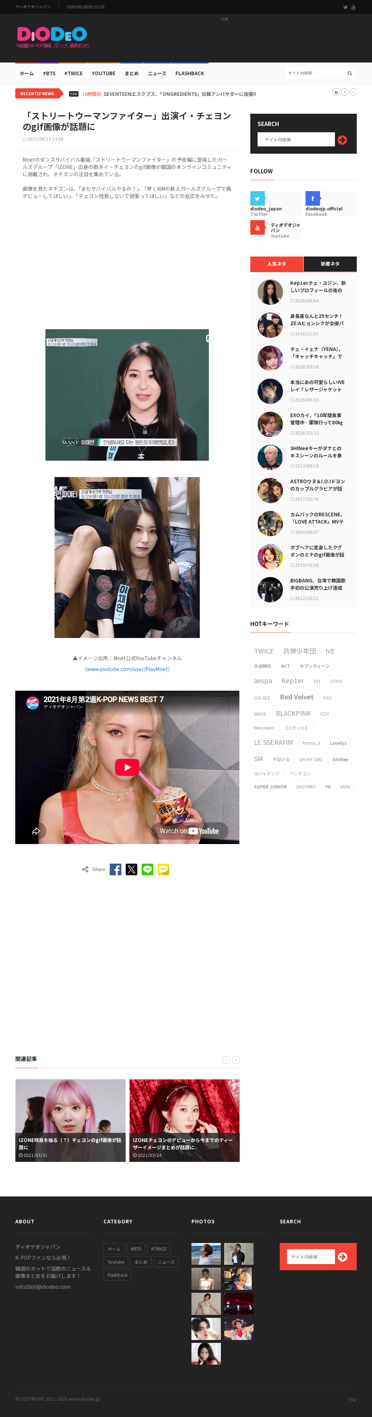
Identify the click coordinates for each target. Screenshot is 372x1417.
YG (328, 786)
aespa (263, 680)
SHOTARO (306, 786)
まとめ (132, 73)
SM (258, 758)
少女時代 (262, 666)
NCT (285, 666)
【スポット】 (296, 727)
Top (353, 1399)
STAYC (336, 681)
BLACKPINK (293, 713)
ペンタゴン (300, 773)
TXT (317, 681)
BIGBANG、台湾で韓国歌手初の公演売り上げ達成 (317, 584)
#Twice (73, 73)
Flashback (189, 73)
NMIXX (260, 714)
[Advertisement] (224, 40)
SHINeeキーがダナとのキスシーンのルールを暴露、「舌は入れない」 (316, 455)
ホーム (27, 73)
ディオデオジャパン (33, 6)
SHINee (340, 759)
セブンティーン (314, 666)
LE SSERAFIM (273, 742)
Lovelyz (338, 743)
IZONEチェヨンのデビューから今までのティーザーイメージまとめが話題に (69, 1144)
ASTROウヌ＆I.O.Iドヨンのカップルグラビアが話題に (317, 488)
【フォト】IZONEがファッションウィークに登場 (183, 1144)
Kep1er (293, 680)
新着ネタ (330, 263)
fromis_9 (311, 743)
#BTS (49, 73)
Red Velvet (297, 696)
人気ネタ (276, 263)
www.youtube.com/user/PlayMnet (127, 669)
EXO (327, 697)
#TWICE (159, 1249)
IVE (330, 650)
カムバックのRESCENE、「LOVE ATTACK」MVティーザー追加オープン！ (317, 521)
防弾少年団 (299, 650)
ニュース (157, 73)
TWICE (264, 650)
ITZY (324, 714)
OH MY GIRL (311, 759)
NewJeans (264, 727)
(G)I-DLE (262, 697)
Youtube (116, 1262)
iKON (345, 786)
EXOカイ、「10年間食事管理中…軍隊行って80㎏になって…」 (316, 422)
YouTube (104, 73)
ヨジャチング (267, 773)
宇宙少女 (281, 759)
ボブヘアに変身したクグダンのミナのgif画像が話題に (317, 554)
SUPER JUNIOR (270, 786)
